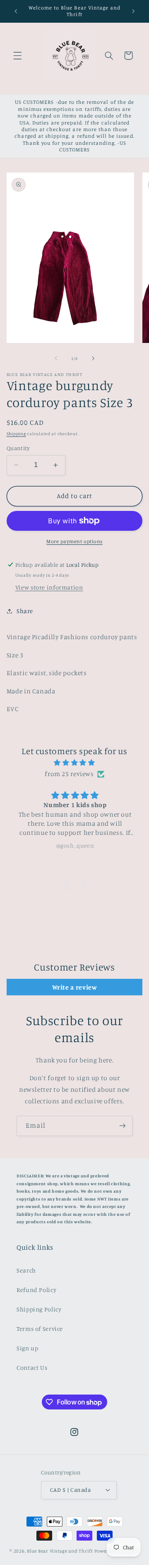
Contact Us (32, 1367)
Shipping (16, 433)
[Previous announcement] (16, 11)
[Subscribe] (122, 1126)
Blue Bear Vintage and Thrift (60, 1551)
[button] (17, 55)
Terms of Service (40, 1328)
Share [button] (25, 610)
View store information (49, 587)
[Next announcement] (133, 11)
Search (26, 1270)
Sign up (27, 1348)
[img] (75, 763)
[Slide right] (93, 358)
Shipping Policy (39, 1309)
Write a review (74, 987)
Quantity (18, 448)
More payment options (74, 541)
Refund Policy (36, 1289)
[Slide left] (56, 358)
